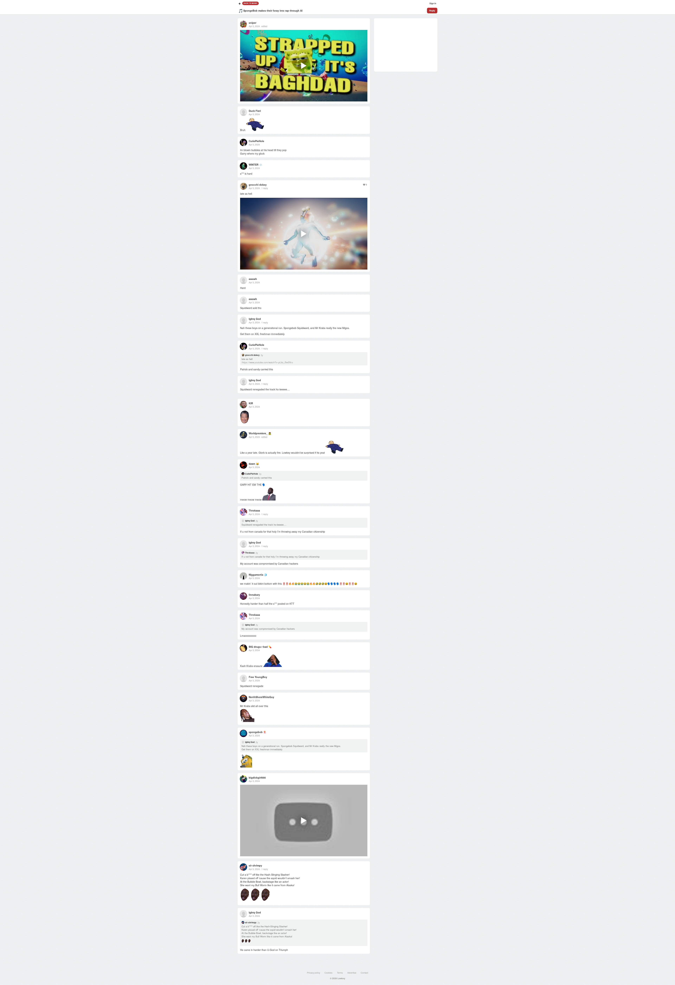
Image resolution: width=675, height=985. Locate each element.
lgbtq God (255, 319)
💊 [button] (269, 646)
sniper (252, 22)
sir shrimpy (255, 865)
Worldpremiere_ (258, 433)
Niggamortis (256, 574)
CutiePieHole (256, 141)
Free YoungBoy (258, 677)
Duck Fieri (255, 111)
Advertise (351, 972)
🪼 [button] (264, 732)
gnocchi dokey (258, 184)
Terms (340, 972)
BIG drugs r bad (258, 646)
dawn (252, 463)
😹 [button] (257, 463)
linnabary (254, 594)
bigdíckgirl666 (257, 777)
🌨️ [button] (260, 164)
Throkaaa (254, 510)
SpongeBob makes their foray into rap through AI (273, 10)
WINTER (253, 164)
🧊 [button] (265, 574)
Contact (364, 972)
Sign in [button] (432, 3)
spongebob (256, 732)
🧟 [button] (269, 433)
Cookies (328, 972)
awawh (253, 279)
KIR (251, 403)
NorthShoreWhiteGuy (261, 697)
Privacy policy (313, 972)
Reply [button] (432, 10)
